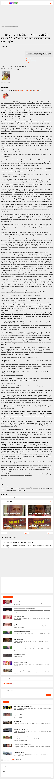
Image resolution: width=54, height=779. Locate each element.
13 (30, 90)
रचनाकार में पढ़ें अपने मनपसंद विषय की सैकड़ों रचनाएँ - (23, 706)
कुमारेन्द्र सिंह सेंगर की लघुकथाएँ (19, 654)
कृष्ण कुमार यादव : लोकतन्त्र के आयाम (20, 624)
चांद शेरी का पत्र (29, 63)
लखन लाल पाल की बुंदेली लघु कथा (19, 669)
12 (27, 90)
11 (25, 90)
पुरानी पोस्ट (50, 533)
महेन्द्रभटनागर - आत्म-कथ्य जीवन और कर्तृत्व (12, 513)
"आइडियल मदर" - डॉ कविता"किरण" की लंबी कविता (22, 744)
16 (37, 90)
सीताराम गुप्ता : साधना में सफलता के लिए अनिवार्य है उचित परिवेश (24, 608)
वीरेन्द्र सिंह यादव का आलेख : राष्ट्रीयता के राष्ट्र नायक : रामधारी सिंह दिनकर (26, 647)
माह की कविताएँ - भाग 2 (18, 721)
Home (2, 31)
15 (34, 90)
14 (32, 90)
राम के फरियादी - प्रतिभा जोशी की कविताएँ (21, 737)
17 (39, 90)
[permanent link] (4, 49)
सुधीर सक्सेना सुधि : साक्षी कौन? (19, 601)
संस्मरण (7, 31)
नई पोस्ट (4, 533)
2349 (13, 759)
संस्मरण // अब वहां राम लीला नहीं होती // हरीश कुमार (39, 513)
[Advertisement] (27, 15)
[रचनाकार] (13, 4)
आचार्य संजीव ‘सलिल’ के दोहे (18, 639)
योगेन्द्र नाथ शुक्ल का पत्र (31, 60)
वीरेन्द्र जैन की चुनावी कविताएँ (19, 616)
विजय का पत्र (28, 58)
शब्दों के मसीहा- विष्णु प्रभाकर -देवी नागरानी (21, 714)
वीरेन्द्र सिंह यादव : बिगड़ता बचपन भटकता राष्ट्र (22, 631)
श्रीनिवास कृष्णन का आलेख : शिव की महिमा (21, 662)
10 (22, 90)
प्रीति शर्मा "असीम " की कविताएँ (19, 752)
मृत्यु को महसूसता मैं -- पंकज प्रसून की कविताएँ (21, 729)
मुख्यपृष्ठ (26, 533)
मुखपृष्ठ (4, 771)
